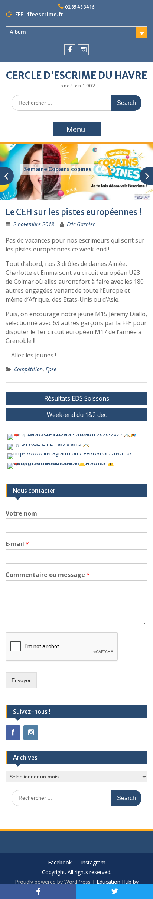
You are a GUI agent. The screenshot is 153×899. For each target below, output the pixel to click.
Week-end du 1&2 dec (77, 415)
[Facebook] (69, 49)
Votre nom (21, 513)
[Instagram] (83, 49)
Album (18, 32)
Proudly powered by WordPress (53, 881)
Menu (75, 129)
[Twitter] (114, 891)
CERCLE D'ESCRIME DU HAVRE (76, 75)
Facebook (60, 862)
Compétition (28, 369)
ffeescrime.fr (45, 14)
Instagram (93, 862)
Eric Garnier (81, 224)
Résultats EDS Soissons (76, 398)
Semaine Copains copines (58, 169)
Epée (51, 369)
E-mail (17, 544)
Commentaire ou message (48, 575)
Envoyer (21, 680)
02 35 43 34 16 (80, 7)
